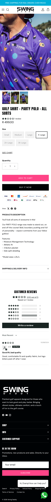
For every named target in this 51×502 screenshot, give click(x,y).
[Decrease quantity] (4, 166)
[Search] (9, 10)
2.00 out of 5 (32, 297)
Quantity (6, 160)
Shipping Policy (40, 488)
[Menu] (3, 10)
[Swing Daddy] (25, 9)
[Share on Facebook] (12, 209)
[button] (8, 118)
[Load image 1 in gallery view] (25, 52)
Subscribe (25, 473)
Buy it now (25, 187)
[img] (8, 343)
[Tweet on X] (8, 209)
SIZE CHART (7, 152)
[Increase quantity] (15, 166)
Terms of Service (8, 492)
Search (4, 488)
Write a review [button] (25, 325)
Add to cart (25, 178)
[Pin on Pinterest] (15, 209)
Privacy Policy (14, 488)
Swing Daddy (12, 500)
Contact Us (21, 492)
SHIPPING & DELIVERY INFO (14, 268)
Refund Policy (27, 488)
